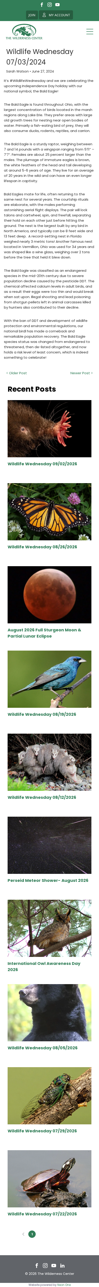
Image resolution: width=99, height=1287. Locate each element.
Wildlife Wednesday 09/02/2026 (42, 464)
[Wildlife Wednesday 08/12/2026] (49, 762)
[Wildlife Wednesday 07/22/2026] (49, 1178)
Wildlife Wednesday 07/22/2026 (42, 1214)
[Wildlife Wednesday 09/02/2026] (49, 428)
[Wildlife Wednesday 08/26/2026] (49, 511)
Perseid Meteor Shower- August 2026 (48, 880)
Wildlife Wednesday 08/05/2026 (43, 1048)
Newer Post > (81, 373)
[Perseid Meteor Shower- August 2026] (49, 845)
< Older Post (16, 373)
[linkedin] (62, 1266)
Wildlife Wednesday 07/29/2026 (42, 1131)
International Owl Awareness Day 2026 (44, 966)
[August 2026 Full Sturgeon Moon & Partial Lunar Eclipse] (49, 594)
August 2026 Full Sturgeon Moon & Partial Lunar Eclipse (44, 633)
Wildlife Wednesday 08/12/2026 (42, 797)
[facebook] (41, 5)
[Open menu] (89, 31)
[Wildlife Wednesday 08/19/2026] (49, 679)
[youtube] (57, 5)
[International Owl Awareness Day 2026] (49, 928)
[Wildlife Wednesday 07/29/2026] (49, 1095)
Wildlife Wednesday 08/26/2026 (42, 547)
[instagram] (49, 5)
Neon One (64, 1285)
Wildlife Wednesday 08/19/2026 (42, 714)
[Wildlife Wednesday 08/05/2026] (49, 1012)
